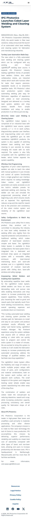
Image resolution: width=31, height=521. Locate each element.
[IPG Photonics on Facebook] (13, 509)
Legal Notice (15, 491)
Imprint (15, 504)
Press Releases (9, 13)
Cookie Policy (15, 499)
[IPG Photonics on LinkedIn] (7, 509)
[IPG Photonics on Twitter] (23, 509)
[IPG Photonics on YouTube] (18, 509)
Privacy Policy (15, 495)
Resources (15, 486)
